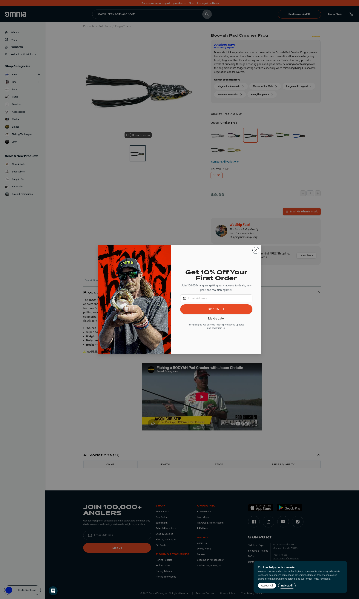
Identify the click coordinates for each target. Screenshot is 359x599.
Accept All (267, 585)
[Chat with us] (53, 590)
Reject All (287, 585)
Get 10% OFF (216, 309)
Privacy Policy (312, 578)
